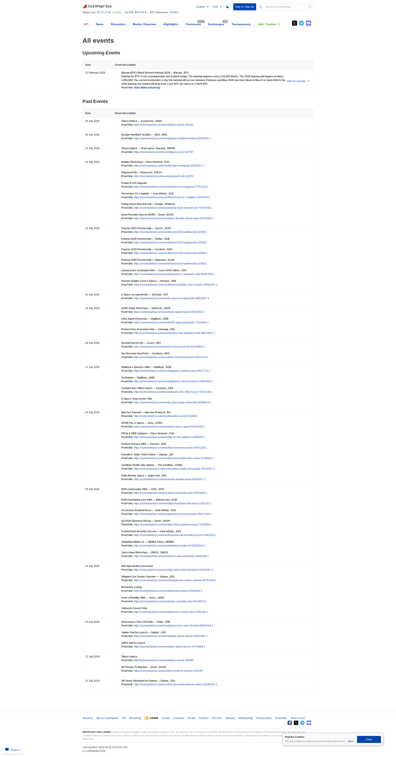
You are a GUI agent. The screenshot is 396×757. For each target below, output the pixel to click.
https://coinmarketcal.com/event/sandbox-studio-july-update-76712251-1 (174, 468)
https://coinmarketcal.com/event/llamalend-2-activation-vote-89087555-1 (174, 274)
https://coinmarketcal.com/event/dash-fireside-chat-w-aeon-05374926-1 (173, 218)
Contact (165, 718)
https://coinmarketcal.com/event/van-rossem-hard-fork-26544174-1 (170, 357)
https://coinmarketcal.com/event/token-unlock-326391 (163, 124)
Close (369, 739)
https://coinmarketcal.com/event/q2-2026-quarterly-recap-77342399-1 (172, 524)
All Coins (217, 718)
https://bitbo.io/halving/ (146, 87)
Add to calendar (296, 81)
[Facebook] (290, 723)
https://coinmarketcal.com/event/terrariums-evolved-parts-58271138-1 (172, 514)
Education (118, 24)
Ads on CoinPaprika (107, 718)
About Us (87, 718)
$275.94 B (140, 12)
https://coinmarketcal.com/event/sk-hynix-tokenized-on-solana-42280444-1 (175, 684)
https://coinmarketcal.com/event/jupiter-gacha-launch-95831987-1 (170, 636)
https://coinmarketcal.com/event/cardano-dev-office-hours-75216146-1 (172, 391)
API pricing (135, 718)
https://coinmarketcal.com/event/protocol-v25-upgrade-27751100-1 (170, 186)
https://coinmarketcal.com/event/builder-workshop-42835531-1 (168, 165)
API (86, 24)
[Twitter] (294, 23)
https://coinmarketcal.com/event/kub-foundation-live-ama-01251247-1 (172, 503)
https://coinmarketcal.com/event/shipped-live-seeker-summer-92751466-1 (174, 580)
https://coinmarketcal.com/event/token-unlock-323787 (163, 152)
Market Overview (144, 24)
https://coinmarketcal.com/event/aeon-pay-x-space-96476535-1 (169, 426)
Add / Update (267, 24)
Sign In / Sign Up (244, 6)
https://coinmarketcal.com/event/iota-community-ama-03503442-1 (170, 493)
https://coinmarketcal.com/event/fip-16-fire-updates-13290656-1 (169, 437)
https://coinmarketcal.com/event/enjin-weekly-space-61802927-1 (169, 479)
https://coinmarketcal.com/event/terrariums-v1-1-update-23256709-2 (171, 197)
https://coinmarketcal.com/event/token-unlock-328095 (163, 660)
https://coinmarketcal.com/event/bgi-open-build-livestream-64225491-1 (173, 569)
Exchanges (216, 24)
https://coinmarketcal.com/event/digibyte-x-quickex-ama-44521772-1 (171, 370)
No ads (192, 718)
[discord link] (308, 23)
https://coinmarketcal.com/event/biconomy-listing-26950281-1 (168, 590)
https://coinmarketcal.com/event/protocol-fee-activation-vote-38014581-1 (174, 333)
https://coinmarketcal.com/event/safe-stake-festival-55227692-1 (168, 312)
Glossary (230, 718)
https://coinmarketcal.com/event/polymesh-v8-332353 (163, 176)
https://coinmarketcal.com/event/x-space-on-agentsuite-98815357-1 (171, 298)
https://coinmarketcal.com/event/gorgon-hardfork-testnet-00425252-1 (172, 138)
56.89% (174, 12)
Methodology (245, 718)
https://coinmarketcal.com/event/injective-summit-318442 (165, 416)
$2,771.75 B (104, 12)
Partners (204, 718)
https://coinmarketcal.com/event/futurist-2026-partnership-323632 (170, 232)
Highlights (171, 24)
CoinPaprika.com (96, 5)
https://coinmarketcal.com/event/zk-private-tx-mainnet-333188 (168, 670)
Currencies (193, 24)
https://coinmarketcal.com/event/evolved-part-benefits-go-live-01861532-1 (174, 535)
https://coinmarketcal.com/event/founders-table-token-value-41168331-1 (173, 458)
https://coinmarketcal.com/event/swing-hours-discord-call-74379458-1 (172, 207)
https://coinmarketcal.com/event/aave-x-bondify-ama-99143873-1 (170, 601)
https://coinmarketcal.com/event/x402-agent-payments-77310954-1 (171, 322)
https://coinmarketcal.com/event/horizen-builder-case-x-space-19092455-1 (175, 284)
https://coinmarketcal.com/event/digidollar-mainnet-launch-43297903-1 (173, 381)
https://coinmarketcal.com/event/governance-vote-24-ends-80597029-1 (173, 625)
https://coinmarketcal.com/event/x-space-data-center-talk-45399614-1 (172, 402)
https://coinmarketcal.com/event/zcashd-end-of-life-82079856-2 (168, 346)
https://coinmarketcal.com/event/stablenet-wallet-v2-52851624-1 (169, 545)
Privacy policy (264, 718)
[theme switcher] (227, 6)
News (100, 24)
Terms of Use (297, 718)
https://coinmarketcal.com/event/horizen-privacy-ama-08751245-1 (170, 447)
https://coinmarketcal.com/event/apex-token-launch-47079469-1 (169, 646)
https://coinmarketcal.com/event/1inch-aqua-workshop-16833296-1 (171, 556)
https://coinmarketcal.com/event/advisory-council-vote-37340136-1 (170, 612)
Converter (178, 718)
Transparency (241, 24)
